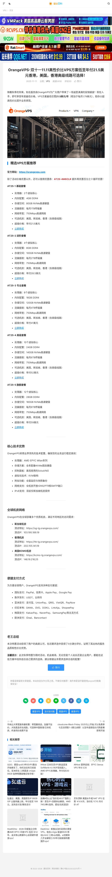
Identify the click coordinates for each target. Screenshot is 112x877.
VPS (4, 10)
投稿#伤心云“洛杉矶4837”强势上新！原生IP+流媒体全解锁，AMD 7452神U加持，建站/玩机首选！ (56, 801)
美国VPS (63, 711)
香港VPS (75, 711)
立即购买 (19, 228)
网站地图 (55, 869)
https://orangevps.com (32, 171)
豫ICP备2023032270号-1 (71, 869)
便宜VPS (36, 711)
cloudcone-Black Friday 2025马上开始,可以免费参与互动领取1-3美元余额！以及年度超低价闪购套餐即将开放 (81, 727)
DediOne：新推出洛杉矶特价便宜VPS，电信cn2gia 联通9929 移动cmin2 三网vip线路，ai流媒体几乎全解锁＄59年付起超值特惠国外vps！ (56, 835)
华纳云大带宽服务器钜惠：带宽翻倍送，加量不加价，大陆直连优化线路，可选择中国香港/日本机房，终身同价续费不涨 (29, 727)
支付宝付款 (49, 711)
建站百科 (56, 3)
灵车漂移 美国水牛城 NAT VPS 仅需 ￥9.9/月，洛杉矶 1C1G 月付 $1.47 (89, 801)
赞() (78, 81)
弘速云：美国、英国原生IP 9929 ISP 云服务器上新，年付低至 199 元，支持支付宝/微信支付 (22, 801)
